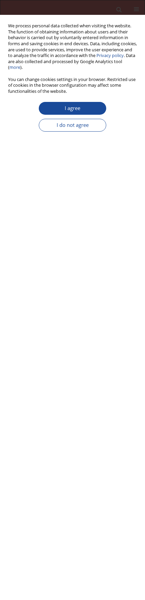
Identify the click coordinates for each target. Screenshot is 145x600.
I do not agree (73, 125)
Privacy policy (110, 55)
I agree (72, 108)
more (14, 67)
